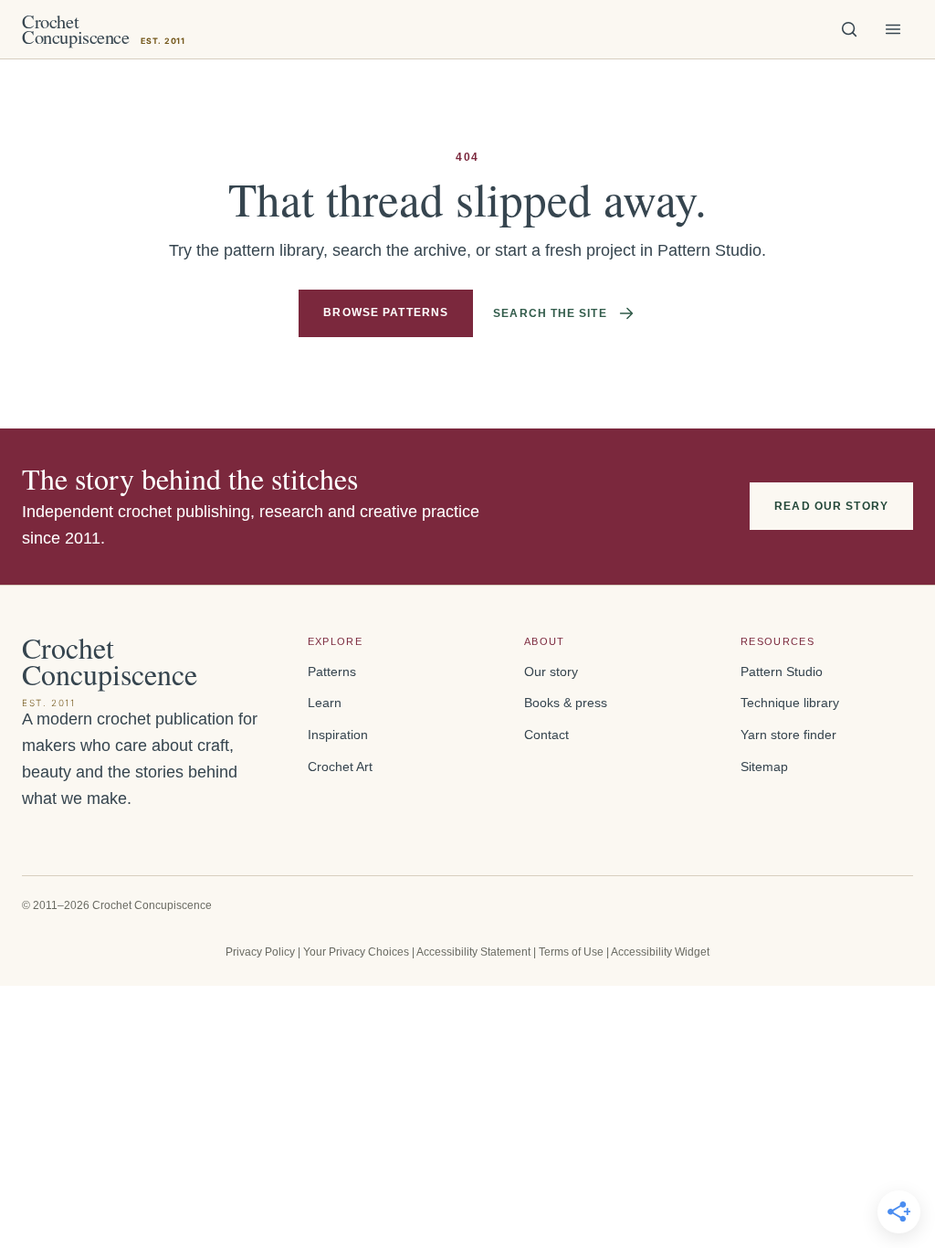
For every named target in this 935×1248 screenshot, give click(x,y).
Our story (551, 672)
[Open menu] (893, 29)
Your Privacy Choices (356, 952)
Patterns (332, 672)
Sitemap (764, 767)
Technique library (790, 703)
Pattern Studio (782, 672)
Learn (324, 703)
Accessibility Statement (473, 952)
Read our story (831, 506)
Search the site (549, 313)
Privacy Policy (260, 952)
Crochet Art (340, 767)
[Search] (849, 29)
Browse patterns (385, 312)
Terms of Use (571, 952)
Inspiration (338, 735)
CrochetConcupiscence (103, 29)
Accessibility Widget (660, 952)
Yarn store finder (788, 735)
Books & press (565, 703)
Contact (546, 735)
